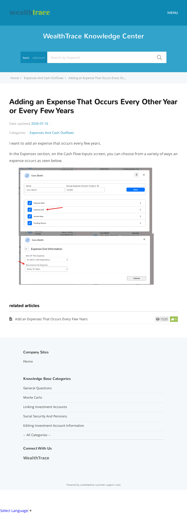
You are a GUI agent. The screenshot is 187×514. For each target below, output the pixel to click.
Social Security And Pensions (45, 416)
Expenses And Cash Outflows (43, 78)
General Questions (37, 388)
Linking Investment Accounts (45, 407)
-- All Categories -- (37, 435)
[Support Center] (29, 12)
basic (26, 58)
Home (28, 361)
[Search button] (159, 57)
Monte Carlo (32, 397)
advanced (39, 58)
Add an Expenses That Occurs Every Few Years (51, 319)
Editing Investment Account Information (53, 425)
